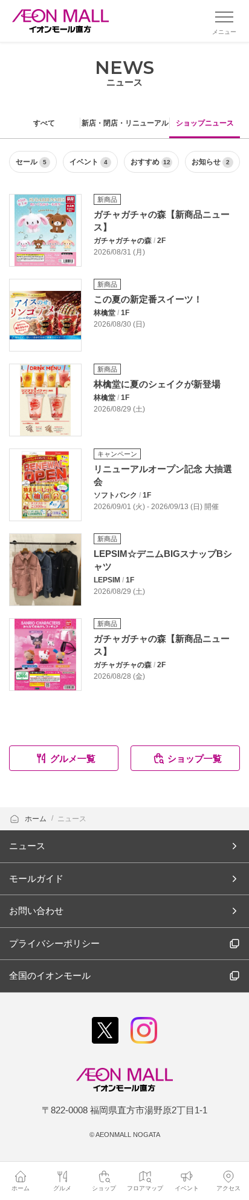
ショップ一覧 (194, 758)
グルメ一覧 (72, 758)
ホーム (36, 819)
